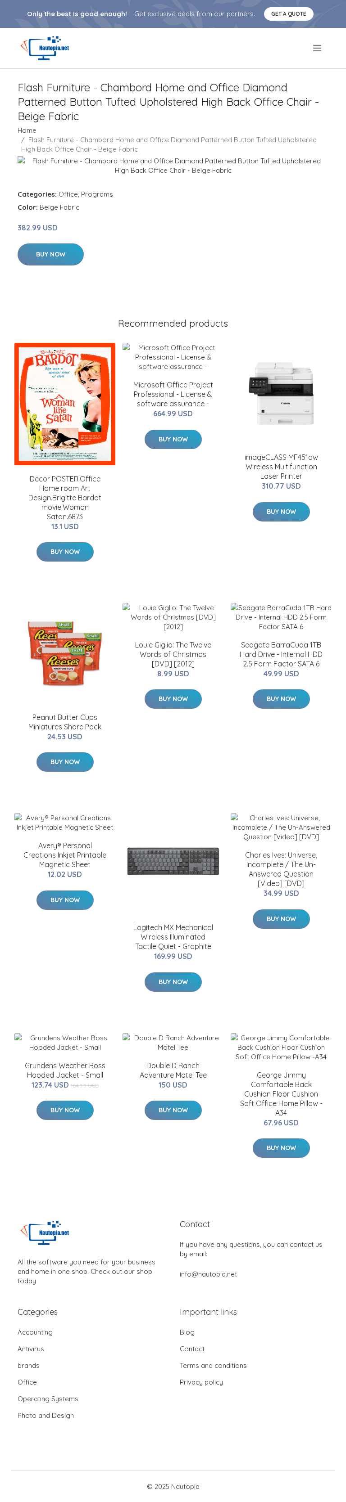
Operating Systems (48, 1398)
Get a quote (288, 13)
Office (68, 194)
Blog (187, 1332)
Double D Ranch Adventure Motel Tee (173, 1070)
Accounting (35, 1332)
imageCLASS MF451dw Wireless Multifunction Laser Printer (281, 467)
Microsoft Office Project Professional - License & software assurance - (173, 394)
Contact (192, 1349)
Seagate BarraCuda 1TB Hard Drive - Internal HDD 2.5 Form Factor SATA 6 (281, 654)
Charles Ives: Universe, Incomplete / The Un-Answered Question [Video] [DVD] (281, 869)
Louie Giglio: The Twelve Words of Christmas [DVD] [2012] (173, 654)
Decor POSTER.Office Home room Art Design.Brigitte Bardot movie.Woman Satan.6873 (64, 497)
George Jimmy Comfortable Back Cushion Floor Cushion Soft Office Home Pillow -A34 (281, 1093)
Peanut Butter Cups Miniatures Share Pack (64, 722)
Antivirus (31, 1349)
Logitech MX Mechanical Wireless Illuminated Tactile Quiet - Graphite (173, 937)
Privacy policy (201, 1382)
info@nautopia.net (208, 1274)
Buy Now (50, 254)
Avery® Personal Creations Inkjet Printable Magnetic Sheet (64, 855)
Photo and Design (46, 1415)
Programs (97, 194)
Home (27, 130)
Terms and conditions (213, 1365)
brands (29, 1365)
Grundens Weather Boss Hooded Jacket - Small (65, 1070)
